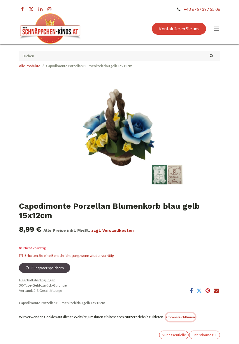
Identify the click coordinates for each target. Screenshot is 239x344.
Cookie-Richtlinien (180, 317)
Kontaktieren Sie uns (179, 28)
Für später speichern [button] (47, 268)
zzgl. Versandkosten (112, 230)
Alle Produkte (29, 66)
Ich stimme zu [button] (205, 335)
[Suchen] (211, 56)
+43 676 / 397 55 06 (202, 9)
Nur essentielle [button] (174, 335)
